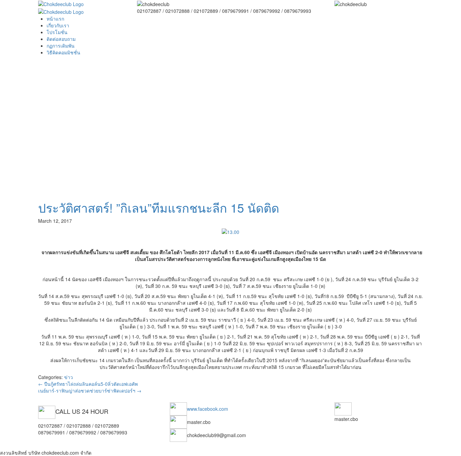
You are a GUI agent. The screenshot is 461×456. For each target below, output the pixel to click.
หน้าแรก (55, 18)
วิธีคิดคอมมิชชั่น (63, 52)
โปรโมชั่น (57, 32)
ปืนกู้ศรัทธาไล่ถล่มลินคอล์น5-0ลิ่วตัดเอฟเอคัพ (88, 383)
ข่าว (68, 377)
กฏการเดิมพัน (61, 45)
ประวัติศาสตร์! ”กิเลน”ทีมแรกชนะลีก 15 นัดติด (158, 207)
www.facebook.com (207, 408)
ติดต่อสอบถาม (61, 38)
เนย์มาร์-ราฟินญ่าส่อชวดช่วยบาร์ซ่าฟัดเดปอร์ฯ (89, 390)
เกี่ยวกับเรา (58, 25)
